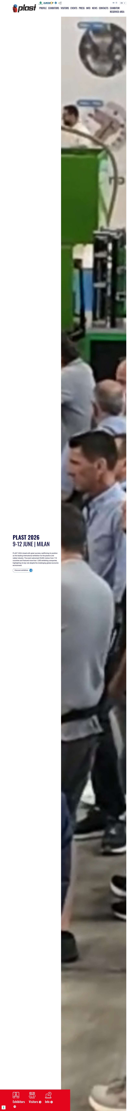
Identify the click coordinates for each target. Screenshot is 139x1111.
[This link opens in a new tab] (114, 3)
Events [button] (74, 8)
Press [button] (82, 8)
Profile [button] (43, 8)
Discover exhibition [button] (22, 570)
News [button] (94, 8)
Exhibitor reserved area (117, 9)
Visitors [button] (65, 8)
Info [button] (88, 8)
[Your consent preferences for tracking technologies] (3, 1107)
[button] (123, 3)
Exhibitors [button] (53, 8)
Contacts (103, 8)
